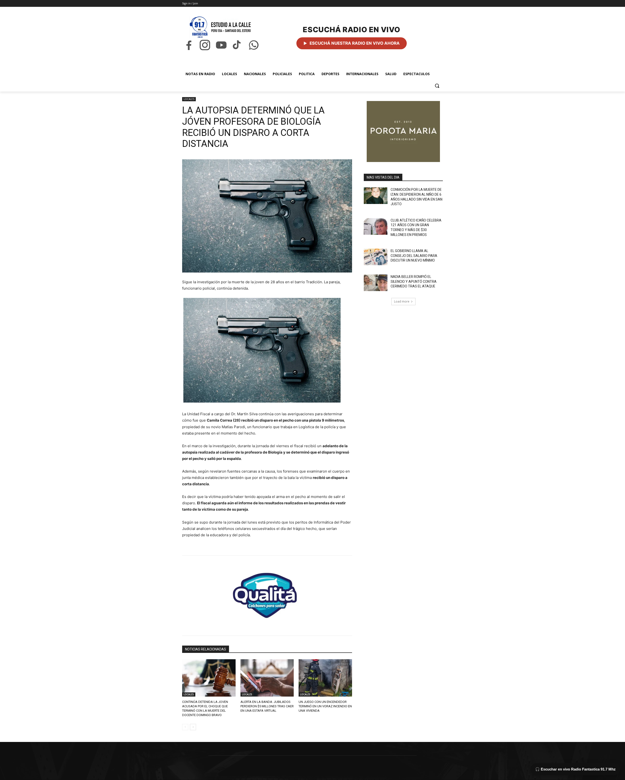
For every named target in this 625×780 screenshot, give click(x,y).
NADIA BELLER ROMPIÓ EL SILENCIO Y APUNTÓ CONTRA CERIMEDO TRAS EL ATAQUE (414, 281)
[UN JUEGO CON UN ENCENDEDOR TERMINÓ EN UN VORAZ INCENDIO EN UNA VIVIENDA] (325, 678)
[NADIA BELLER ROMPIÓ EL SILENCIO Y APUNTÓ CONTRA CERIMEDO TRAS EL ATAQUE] (375, 282)
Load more (401, 301)
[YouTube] (221, 45)
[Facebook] (188, 45)
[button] (437, 85)
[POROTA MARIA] (403, 131)
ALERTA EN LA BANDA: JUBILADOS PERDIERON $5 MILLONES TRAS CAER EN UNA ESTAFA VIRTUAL (267, 706)
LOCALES (189, 99)
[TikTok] (237, 45)
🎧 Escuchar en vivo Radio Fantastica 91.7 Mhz (575, 769)
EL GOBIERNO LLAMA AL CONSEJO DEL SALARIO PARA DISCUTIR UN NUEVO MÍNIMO (414, 255)
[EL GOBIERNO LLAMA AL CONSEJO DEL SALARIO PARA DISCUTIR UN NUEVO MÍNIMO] (375, 257)
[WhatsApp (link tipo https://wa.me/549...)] (253, 45)
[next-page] (193, 727)
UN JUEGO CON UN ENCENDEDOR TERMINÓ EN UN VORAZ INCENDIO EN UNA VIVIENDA (325, 706)
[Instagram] (204, 45)
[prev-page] (185, 727)
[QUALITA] (267, 593)
